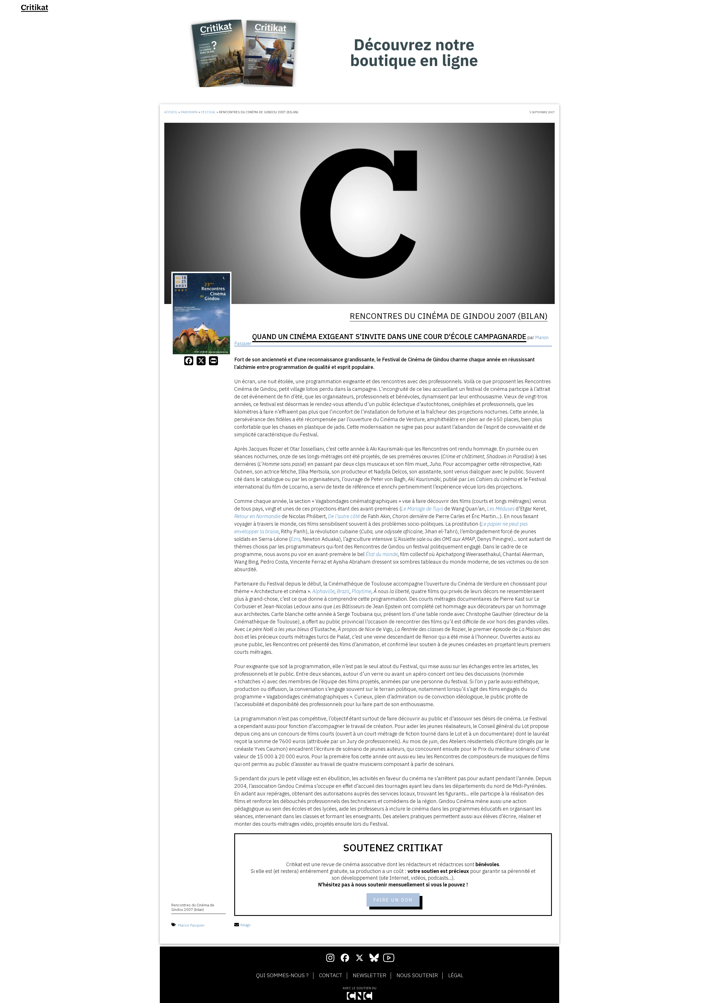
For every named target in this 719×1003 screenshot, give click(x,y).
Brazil (343, 591)
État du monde (382, 554)
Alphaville (323, 591)
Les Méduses (501, 508)
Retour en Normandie (257, 516)
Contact (330, 975)
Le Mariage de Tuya (422, 508)
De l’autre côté (344, 516)
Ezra (295, 539)
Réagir (245, 925)
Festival (208, 112)
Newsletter (369, 975)
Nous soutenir (417, 975)
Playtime (361, 591)
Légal (455, 975)
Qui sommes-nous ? (282, 975)
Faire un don (393, 900)
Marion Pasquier (191, 925)
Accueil (171, 112)
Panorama (189, 112)
